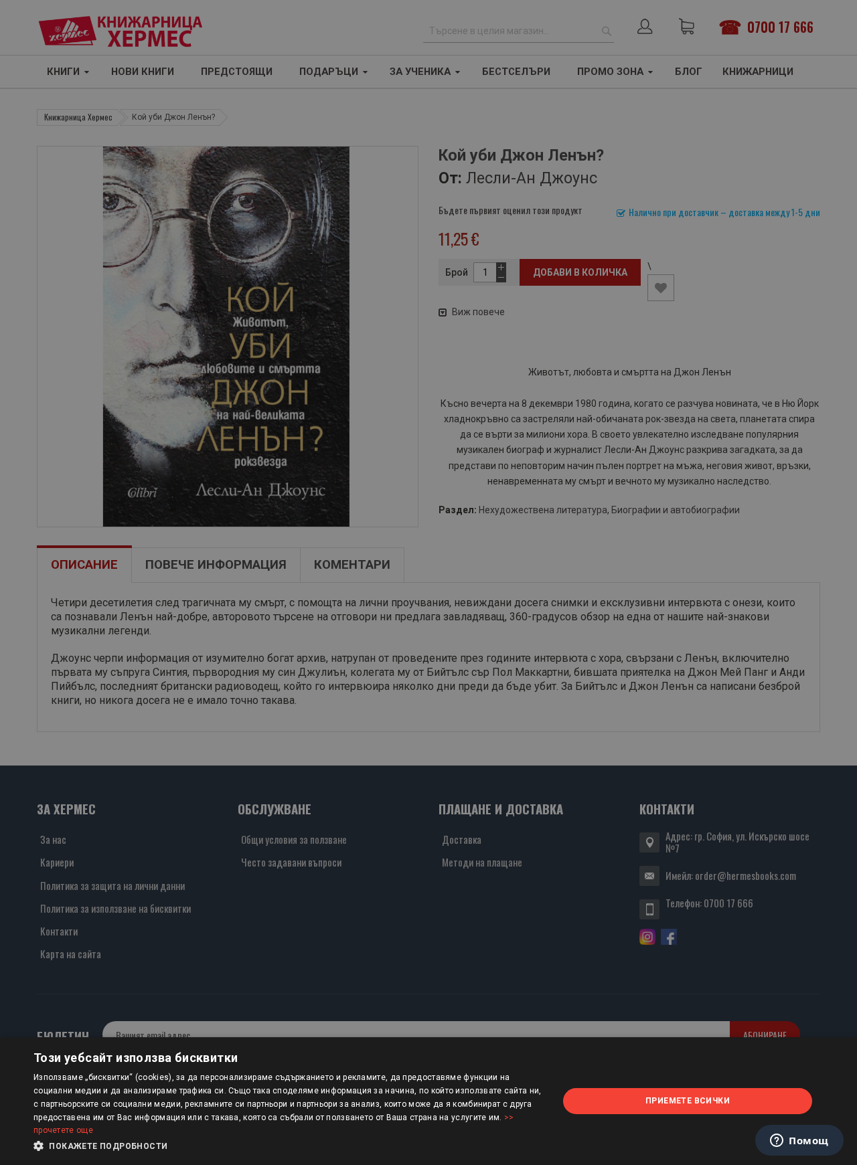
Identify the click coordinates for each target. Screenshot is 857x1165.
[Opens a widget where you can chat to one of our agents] (799, 1141)
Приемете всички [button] (687, 1100)
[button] (288, 1146)
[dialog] (428, 1101)
